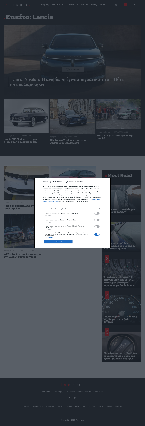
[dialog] (72, 213)
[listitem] (72, 209)
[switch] (97, 213)
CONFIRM (58, 241)
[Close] (107, 182)
